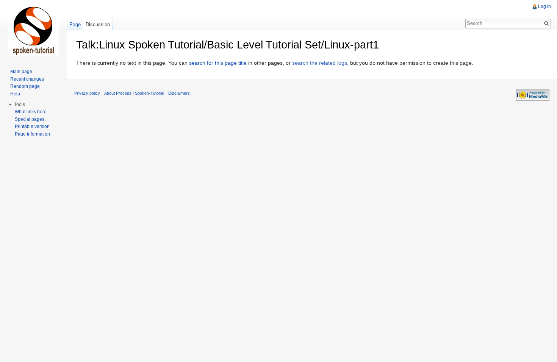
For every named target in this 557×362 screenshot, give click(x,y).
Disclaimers (179, 93)
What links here (31, 111)
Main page (21, 71)
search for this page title (218, 63)
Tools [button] (19, 104)
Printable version (32, 126)
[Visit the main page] (33, 30)
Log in (544, 6)
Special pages (29, 119)
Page (75, 24)
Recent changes (27, 79)
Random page (25, 86)
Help (15, 94)
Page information (32, 134)
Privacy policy (87, 93)
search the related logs (319, 63)
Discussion (98, 24)
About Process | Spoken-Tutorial (134, 93)
